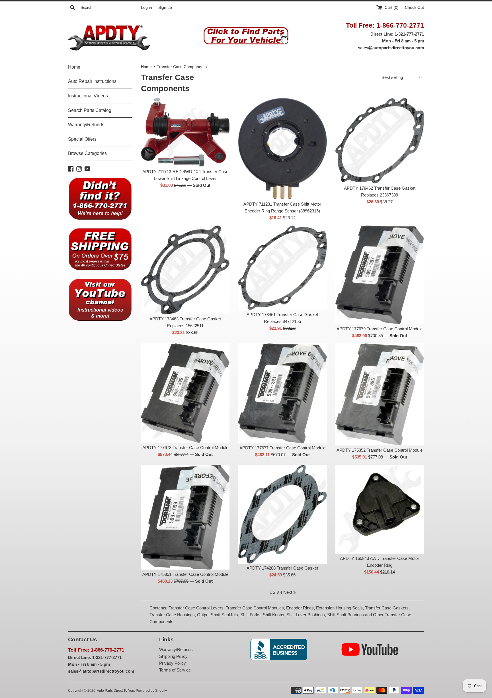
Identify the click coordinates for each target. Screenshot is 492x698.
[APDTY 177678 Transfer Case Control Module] (185, 393)
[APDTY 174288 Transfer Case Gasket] (282, 514)
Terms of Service (175, 670)
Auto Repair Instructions (92, 81)
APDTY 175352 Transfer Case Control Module (380, 450)
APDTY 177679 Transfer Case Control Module (380, 328)
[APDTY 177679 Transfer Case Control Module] (379, 275)
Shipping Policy (173, 656)
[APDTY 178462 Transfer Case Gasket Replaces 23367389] (379, 140)
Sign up (165, 7)
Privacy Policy (172, 663)
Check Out (414, 7)
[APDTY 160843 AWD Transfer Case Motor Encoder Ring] (379, 509)
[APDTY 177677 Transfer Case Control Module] (282, 393)
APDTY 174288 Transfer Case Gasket (282, 568)
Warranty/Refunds (86, 124)
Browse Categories (87, 153)
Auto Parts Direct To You (115, 691)
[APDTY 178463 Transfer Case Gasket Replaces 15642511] (185, 270)
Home (74, 67)
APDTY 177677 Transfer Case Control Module (282, 447)
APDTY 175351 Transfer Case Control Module (185, 574)
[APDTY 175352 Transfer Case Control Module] (379, 394)
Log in (146, 7)
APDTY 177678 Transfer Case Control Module (185, 447)
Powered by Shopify (151, 691)
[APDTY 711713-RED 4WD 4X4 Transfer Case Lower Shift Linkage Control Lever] (185, 132)
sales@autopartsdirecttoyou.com (391, 47)
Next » (289, 592)
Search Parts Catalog (89, 110)
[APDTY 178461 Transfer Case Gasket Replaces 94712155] (282, 268)
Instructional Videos (88, 95)
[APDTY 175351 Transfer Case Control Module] (185, 517)
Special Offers (82, 139)
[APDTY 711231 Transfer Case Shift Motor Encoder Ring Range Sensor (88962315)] (282, 148)
